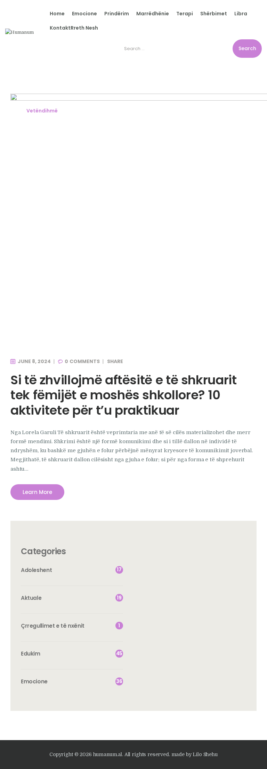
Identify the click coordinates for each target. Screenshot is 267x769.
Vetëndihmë (42, 110)
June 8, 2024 (34, 361)
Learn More (37, 492)
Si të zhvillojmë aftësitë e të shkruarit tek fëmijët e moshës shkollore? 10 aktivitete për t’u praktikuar (123, 395)
